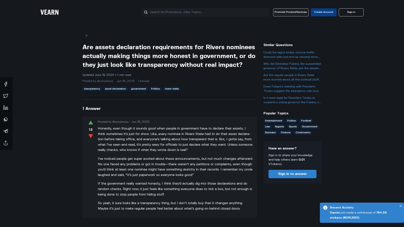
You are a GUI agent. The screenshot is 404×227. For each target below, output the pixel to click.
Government (309, 126)
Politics (155, 89)
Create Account (323, 12)
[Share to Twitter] (5, 96)
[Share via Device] (5, 143)
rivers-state (172, 89)
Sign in (351, 12)
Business (270, 132)
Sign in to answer (292, 174)
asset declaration (115, 89)
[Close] (400, 206)
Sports (293, 126)
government (138, 89)
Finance (286, 132)
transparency (92, 89)
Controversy (303, 132)
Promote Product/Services (291, 12)
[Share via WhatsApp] (5, 119)
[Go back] (86, 35)
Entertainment (273, 121)
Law (267, 126)
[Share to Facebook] (5, 84)
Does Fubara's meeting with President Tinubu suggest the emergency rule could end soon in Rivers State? (291, 89)
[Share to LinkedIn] (5, 107)
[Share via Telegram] (5, 131)
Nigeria (279, 126)
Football (306, 121)
